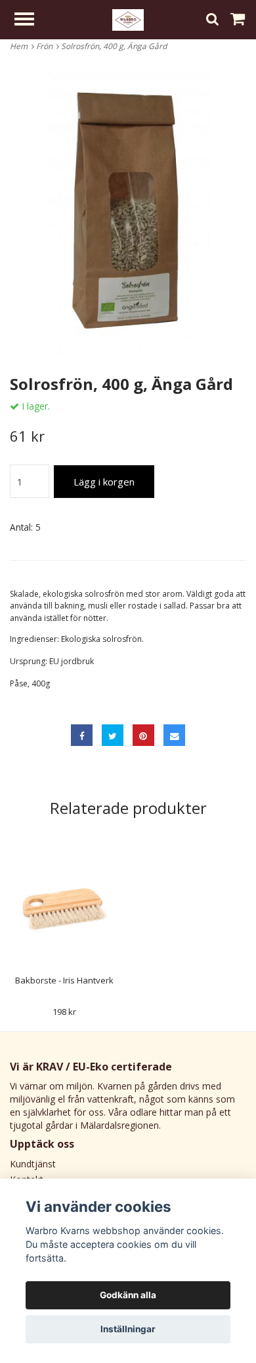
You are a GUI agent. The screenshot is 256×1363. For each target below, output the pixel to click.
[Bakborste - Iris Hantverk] (64, 907)
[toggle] (30, 20)
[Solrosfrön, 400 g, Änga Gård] (128, 209)
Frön (46, 46)
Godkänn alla (128, 1295)
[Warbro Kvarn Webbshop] (127, 18)
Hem (21, 46)
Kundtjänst (33, 1164)
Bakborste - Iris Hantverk (64, 980)
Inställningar (128, 1329)
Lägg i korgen (104, 481)
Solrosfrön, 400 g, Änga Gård (115, 46)
